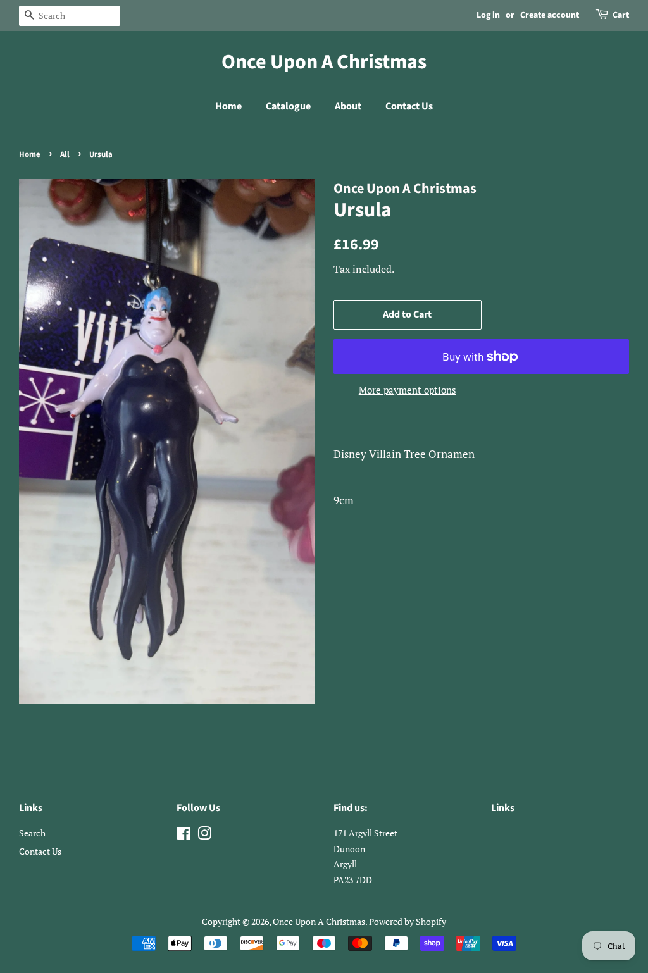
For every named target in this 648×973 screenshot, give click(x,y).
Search (32, 833)
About (348, 106)
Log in (488, 15)
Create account (549, 15)
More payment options (407, 389)
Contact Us (409, 106)
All (65, 154)
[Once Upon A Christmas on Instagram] (204, 835)
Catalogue (288, 106)
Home (228, 106)
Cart (621, 15)
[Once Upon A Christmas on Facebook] (184, 835)
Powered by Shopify (407, 921)
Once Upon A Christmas (324, 62)
